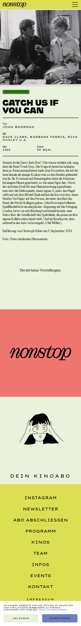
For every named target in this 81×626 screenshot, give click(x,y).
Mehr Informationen (53, 610)
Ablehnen (21, 618)
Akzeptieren (60, 618)
